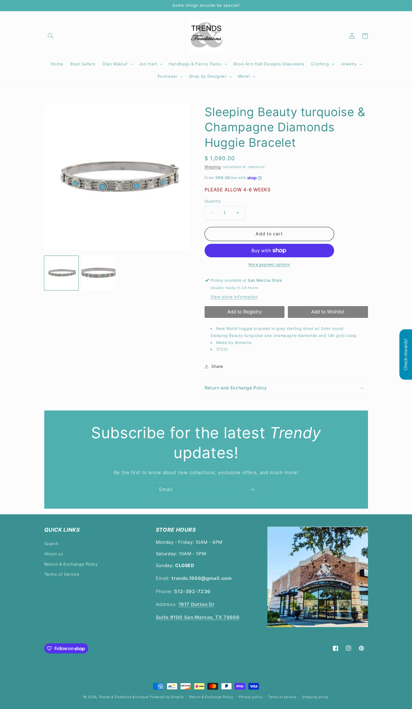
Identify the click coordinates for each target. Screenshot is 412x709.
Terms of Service (62, 574)
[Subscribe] (252, 489)
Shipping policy (315, 697)
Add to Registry (244, 312)
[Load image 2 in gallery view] (98, 273)
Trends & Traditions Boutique (124, 697)
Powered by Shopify (167, 697)
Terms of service (282, 697)
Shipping (213, 167)
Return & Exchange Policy (71, 564)
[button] (50, 35)
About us (53, 553)
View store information (234, 296)
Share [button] (217, 366)
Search (51, 543)
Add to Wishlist (327, 312)
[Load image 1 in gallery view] (61, 273)
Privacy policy (250, 697)
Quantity (213, 201)
